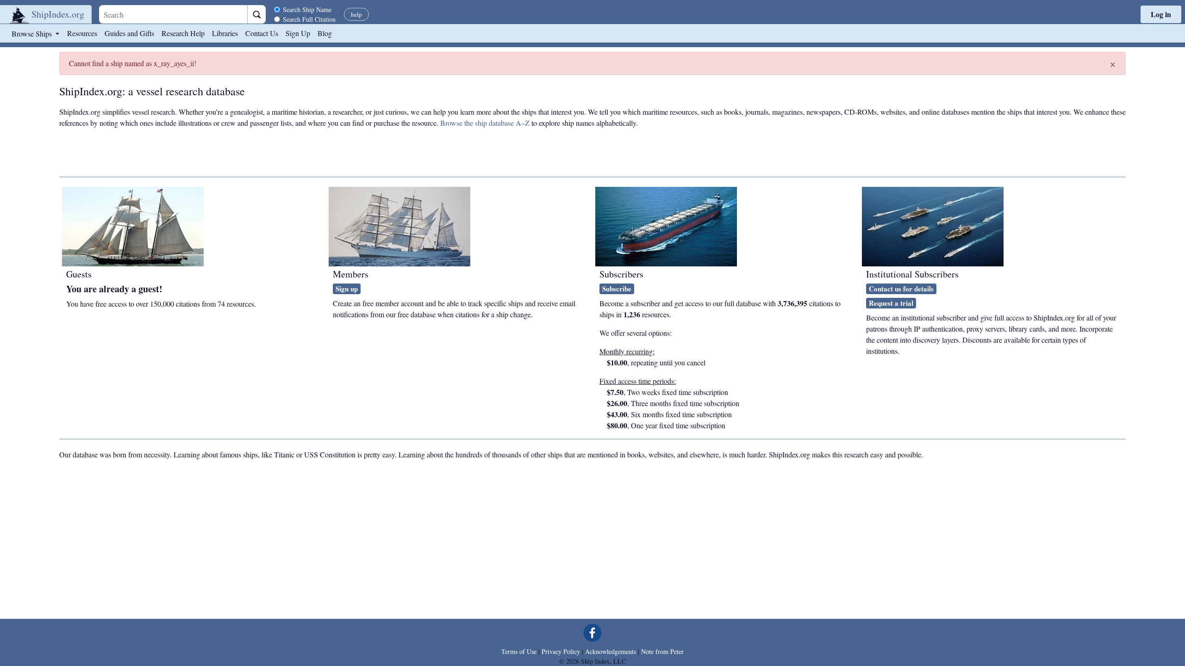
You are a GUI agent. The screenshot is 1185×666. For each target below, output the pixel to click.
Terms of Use (518, 651)
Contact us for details (901, 289)
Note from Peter (662, 651)
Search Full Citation (309, 19)
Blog (325, 33)
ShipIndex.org (57, 14)
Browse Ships (33, 33)
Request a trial (891, 303)
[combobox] (173, 14)
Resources (82, 33)
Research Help (183, 33)
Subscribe (616, 289)
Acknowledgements (610, 651)
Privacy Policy (561, 651)
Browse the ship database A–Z (485, 123)
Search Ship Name (307, 9)
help (356, 14)
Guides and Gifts (129, 33)
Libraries (225, 33)
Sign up (347, 289)
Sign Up (298, 33)
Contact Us (261, 33)
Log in (1161, 14)
